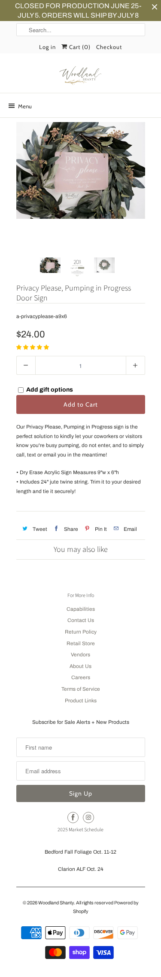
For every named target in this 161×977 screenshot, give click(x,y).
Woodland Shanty (56, 902)
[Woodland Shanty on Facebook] (73, 817)
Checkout (109, 46)
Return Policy (81, 632)
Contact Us (80, 620)
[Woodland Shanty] (80, 76)
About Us (80, 666)
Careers (80, 677)
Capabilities (81, 609)
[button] (33, 347)
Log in (47, 46)
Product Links (81, 701)
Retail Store (81, 643)
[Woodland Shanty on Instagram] (88, 817)
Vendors (80, 655)
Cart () (79, 46)
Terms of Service (80, 689)
